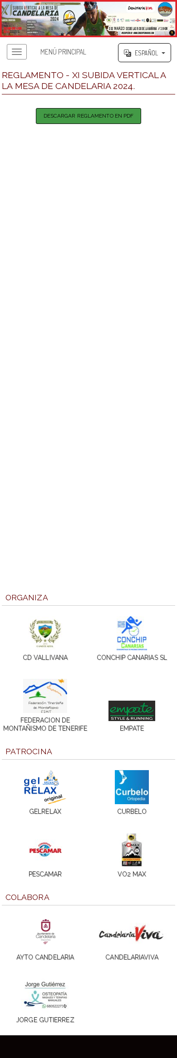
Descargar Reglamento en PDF (89, 116)
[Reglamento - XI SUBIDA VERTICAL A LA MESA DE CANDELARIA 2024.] (88, 18)
